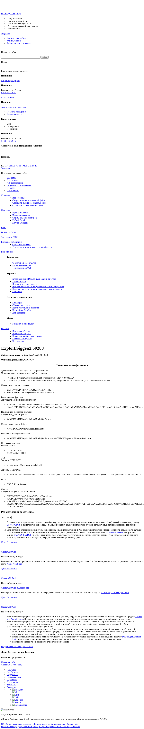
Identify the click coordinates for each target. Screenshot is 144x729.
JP (23, 165)
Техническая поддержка (19, 23)
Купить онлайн (14, 41)
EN (10, 165)
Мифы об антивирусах (23, 324)
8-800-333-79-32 (8, 92)
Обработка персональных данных (17, 724)
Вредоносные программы (24, 284)
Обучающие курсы (21, 305)
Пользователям (14, 677)
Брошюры (17, 302)
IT (20, 165)
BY (33, 165)
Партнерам (12, 679)
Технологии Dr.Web (21, 268)
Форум (11, 97)
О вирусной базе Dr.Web (24, 263)
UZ (30, 165)
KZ (26, 165)
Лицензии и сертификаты (19, 185)
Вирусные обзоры (21, 331)
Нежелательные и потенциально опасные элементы (37, 289)
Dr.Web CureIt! (19, 220)
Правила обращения (16, 112)
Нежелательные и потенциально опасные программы (38, 286)
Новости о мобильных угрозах (27, 336)
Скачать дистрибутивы (19, 21)
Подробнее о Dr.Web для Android (17, 646)
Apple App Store (14, 564)
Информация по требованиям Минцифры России (56, 726)
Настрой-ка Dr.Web (21, 310)
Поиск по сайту (8, 52)
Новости (11, 188)
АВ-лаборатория (15, 183)
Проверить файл (20, 212)
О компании (13, 190)
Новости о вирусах (21, 333)
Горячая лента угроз (22, 338)
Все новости (18, 341)
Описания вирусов (21, 244)
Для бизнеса (12, 180)
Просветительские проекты (25, 308)
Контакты (11, 684)
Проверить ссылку (21, 215)
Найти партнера (15, 28)
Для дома (11, 178)
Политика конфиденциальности (16, 726)
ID (36, 165)
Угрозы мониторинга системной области (32, 247)
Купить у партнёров (16, 38)
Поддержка (12, 674)
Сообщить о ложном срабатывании (29, 203)
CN (7, 165)
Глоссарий (17, 291)
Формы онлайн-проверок (24, 218)
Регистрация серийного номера (23, 26)
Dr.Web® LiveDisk (114, 532)
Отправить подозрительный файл (28, 200)
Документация (15, 18)
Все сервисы (18, 198)
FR (17, 165)
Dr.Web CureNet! (20, 223)
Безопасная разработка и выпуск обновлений (56, 724)
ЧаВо (3, 97)
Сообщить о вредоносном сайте (27, 205)
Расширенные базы (21, 265)
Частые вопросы (14, 114)
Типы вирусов (19, 281)
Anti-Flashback (19, 313)
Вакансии (11, 687)
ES (14, 165)
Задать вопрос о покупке (19, 43)
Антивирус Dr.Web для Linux (115, 592)
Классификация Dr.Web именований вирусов (34, 279)
